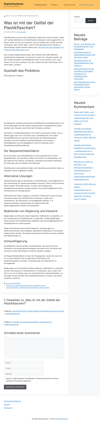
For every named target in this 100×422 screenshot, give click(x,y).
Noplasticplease (13, 3)
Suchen (77, 17)
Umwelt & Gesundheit (86, 5)
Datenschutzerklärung (12, 401)
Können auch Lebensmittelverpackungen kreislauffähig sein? (26, 285)
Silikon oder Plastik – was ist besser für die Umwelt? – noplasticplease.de (85, 115)
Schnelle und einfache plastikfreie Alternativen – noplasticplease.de (84, 132)
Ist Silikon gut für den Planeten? (83, 121)
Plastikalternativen (40, 5)
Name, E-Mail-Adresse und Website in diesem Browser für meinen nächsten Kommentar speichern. (32, 379)
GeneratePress (63, 419)
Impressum (8, 408)
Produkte (54, 5)
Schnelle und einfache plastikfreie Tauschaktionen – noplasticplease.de (84, 148)
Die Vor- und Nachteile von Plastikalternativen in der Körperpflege (84, 46)
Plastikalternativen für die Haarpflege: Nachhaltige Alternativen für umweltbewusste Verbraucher (84, 74)
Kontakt (7, 404)
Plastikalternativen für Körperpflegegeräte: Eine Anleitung (83, 63)
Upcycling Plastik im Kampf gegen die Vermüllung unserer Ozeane (27, 287)
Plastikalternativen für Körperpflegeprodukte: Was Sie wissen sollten (84, 54)
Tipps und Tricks (69, 5)
